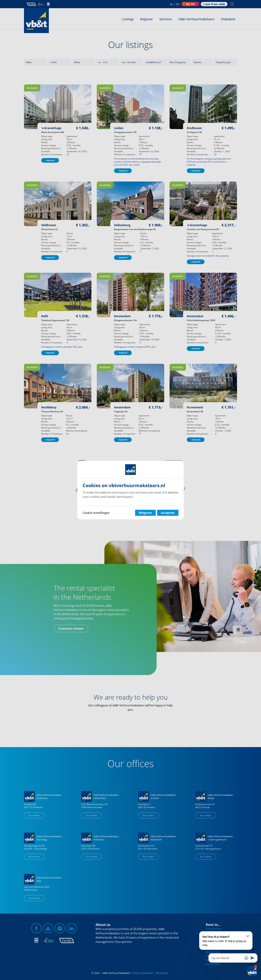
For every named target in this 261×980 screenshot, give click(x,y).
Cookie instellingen (96, 513)
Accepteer (168, 513)
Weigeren (145, 513)
